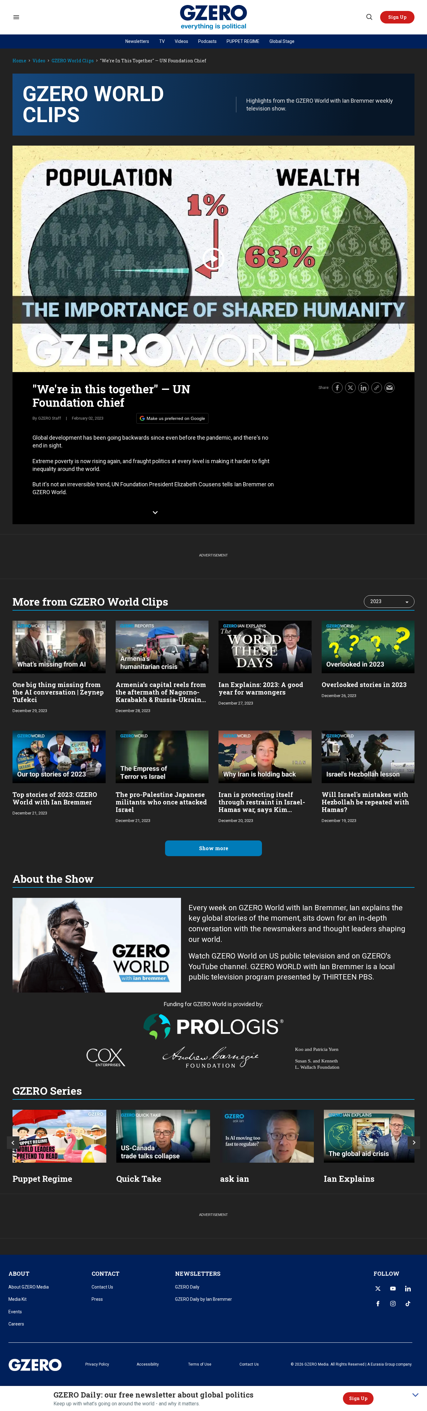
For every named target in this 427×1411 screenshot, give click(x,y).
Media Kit (17, 1299)
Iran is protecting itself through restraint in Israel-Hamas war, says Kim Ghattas (262, 805)
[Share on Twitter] (350, 387)
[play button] (213, 259)
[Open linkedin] (408, 1288)
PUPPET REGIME (243, 41)
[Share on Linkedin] (363, 387)
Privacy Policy (97, 1364)
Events (15, 1311)
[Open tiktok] (408, 1303)
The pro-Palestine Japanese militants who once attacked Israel (161, 802)
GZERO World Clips (73, 61)
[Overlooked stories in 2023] (368, 646)
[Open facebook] (378, 1303)
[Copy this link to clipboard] (376, 387)
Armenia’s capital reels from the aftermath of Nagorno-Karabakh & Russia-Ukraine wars (161, 695)
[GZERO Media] (213, 17)
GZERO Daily (187, 1287)
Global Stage (281, 41)
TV (162, 41)
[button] (397, 17)
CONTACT (105, 1273)
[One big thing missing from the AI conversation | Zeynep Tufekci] (59, 646)
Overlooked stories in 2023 (364, 684)
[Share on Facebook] (337, 387)
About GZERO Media (28, 1287)
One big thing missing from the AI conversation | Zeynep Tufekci (58, 692)
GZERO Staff (49, 418)
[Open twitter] (378, 1288)
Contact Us (102, 1287)
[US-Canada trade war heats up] (163, 1136)
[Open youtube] (393, 1288)
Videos (181, 41)
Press (97, 1299)
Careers (16, 1323)
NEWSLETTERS (197, 1273)
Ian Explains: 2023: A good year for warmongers (261, 688)
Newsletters (137, 41)
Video (39, 61)
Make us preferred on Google (176, 418)
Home (19, 61)
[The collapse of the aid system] (371, 1136)
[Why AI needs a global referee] (267, 1136)
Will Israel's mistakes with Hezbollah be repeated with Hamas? (365, 802)
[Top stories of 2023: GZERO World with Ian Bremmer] (59, 756)
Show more (213, 848)
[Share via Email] (389, 388)
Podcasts (207, 41)
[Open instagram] (393, 1303)
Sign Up (358, 1398)
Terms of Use (199, 1364)
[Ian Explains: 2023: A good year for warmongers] (265, 646)
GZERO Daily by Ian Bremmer (203, 1299)
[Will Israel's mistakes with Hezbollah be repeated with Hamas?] (368, 756)
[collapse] (415, 1395)
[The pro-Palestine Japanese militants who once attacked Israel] (162, 756)
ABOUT (18, 1273)
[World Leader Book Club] (59, 1136)
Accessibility (148, 1364)
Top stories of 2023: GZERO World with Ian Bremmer (55, 798)
